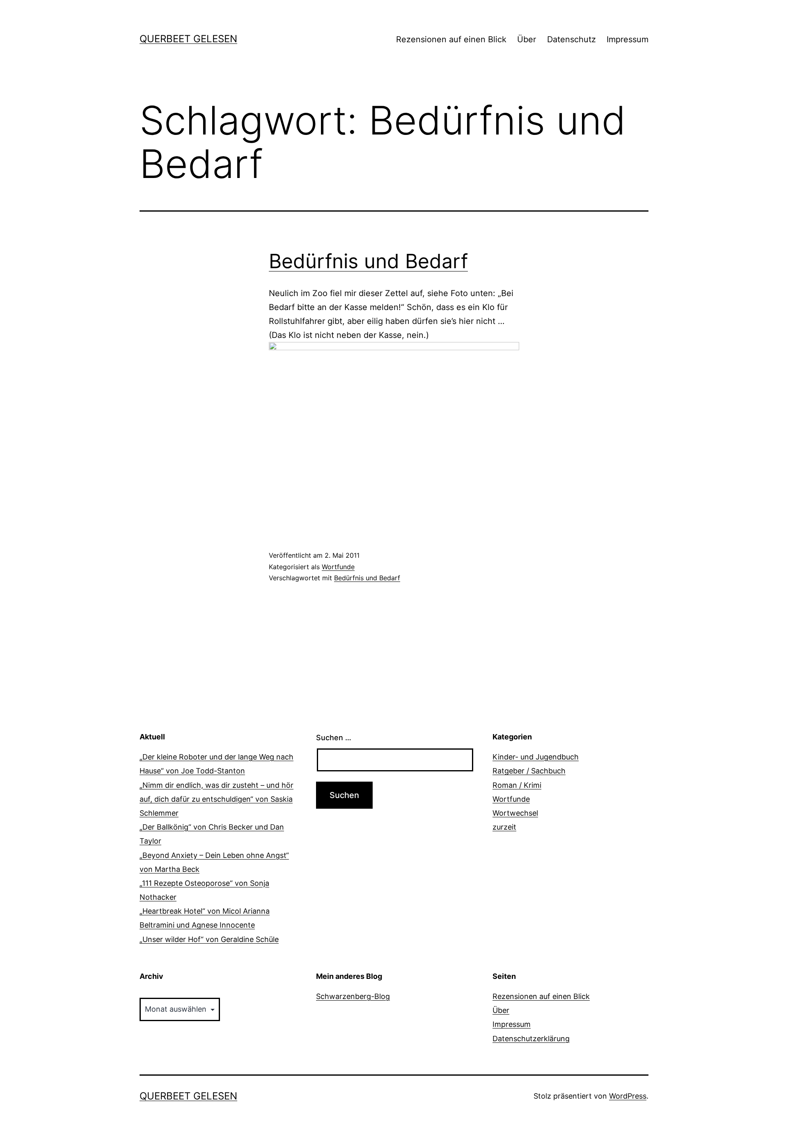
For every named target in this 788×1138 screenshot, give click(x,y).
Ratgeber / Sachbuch (529, 770)
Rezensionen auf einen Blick (451, 39)
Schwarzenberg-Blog (353, 996)
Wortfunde (338, 567)
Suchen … (333, 737)
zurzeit (504, 827)
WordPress (627, 1096)
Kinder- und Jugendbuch (535, 757)
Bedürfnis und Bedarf (368, 261)
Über (526, 39)
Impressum (627, 39)
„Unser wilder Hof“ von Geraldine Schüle (209, 939)
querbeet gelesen (188, 39)
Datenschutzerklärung (531, 1038)
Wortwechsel (515, 813)
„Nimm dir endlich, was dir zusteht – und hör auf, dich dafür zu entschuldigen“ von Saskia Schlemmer (216, 799)
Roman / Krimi (516, 785)
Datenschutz (571, 39)
